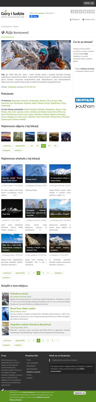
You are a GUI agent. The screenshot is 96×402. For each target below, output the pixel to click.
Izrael (14, 112)
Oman (3, 117)
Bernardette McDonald (18, 297)
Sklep (93, 11)
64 (32, 146)
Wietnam (66, 117)
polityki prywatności (43, 397)
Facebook (72, 11)
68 (55, 146)
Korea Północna (58, 112)
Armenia (24, 101)
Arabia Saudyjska (31, 109)
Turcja (63, 103)
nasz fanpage (39, 13)
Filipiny (4, 112)
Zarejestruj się (90, 19)
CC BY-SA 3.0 (29, 87)
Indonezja (5, 103)
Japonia (20, 112)
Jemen (26, 112)
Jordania (33, 112)
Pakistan (41, 103)
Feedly (84, 11)
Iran (11, 103)
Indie (60, 101)
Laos (26, 114)
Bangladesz (50, 109)
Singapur (10, 117)
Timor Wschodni (42, 117)
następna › (7, 150)
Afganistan (16, 101)
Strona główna (6, 26)
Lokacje (15, 26)
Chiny (48, 101)
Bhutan (43, 101)
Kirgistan (27, 103)
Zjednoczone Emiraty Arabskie (13, 119)
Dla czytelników (32, 363)
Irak (9, 112)
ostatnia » (18, 150)
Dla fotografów (32, 369)
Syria (25, 117)
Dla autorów (31, 366)
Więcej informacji (16, 400)
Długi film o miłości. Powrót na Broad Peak (30, 325)
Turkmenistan (55, 117)
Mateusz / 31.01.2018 (11, 220)
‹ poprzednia (20, 146)
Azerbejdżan (34, 101)
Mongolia (61, 114)
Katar (49, 112)
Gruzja (54, 101)
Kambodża (42, 112)
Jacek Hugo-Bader (16, 328)
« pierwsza (7, 146)
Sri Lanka (18, 117)
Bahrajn (42, 109)
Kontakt (29, 378)
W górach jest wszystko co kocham (64, 360)
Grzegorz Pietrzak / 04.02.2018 (62, 185)
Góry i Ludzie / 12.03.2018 (13, 185)
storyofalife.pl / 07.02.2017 (37, 255)
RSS (80, 11)
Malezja (46, 114)
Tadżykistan (55, 103)
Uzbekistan (5, 106)
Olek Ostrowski (65, 41)
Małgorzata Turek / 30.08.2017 (38, 220)
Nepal (34, 103)
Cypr (64, 109)
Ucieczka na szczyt (19, 294)
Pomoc (29, 375)
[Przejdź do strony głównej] (12, 14)
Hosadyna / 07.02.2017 (60, 255)
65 (37, 146)
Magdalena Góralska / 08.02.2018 (39, 185)
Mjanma (53, 114)
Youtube (89, 11)
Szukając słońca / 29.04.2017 (13, 255)
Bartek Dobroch (16, 311)
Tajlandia (31, 117)
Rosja (47, 103)
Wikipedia (12, 87)
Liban (31, 114)
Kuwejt (20, 114)
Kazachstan (18, 103)
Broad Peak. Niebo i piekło (23, 308)
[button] (89, 3)
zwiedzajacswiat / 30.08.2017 (62, 220)
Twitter (76, 11)
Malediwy (38, 114)
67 (49, 146)
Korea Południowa (8, 114)
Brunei (58, 109)
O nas (29, 360)
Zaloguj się (75, 19)
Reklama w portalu (33, 372)
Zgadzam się (80, 393)
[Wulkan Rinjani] (6, 136)
